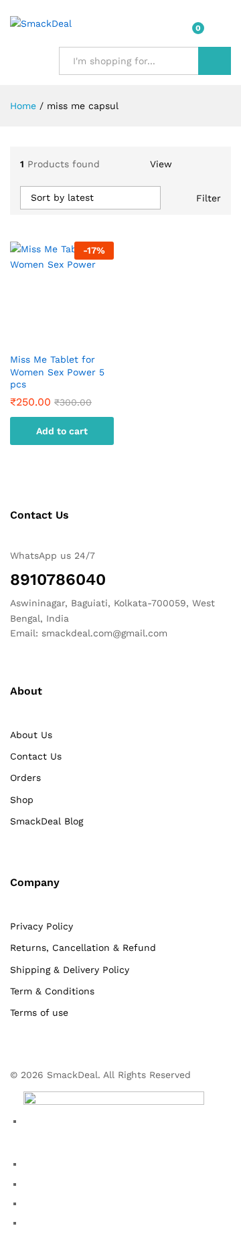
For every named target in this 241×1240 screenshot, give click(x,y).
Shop (21, 799)
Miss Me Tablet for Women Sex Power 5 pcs (57, 371)
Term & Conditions (52, 991)
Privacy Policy (41, 926)
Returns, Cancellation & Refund (83, 947)
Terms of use (39, 1012)
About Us (31, 734)
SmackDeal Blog (46, 821)
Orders (25, 777)
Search (214, 61)
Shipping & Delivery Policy (69, 969)
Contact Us (36, 756)
